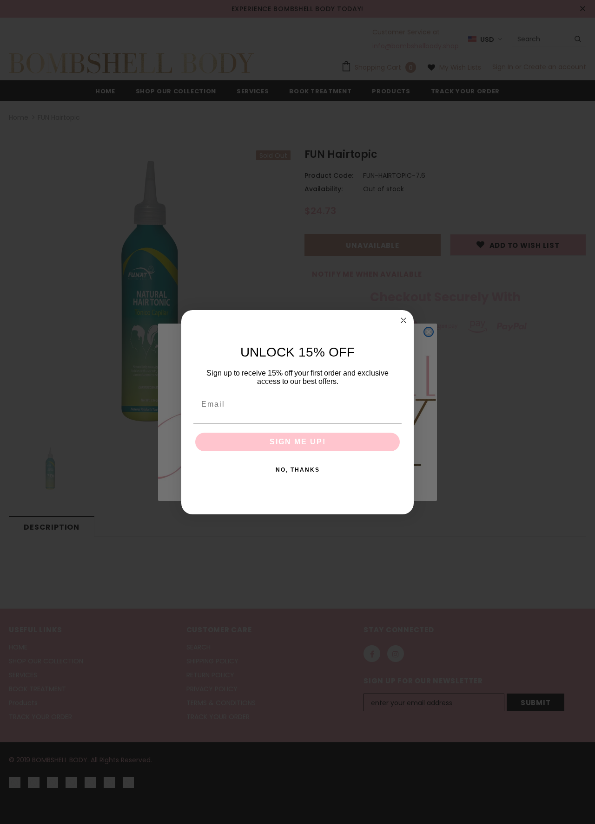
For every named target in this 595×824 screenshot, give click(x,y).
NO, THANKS (298, 470)
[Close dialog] (403, 320)
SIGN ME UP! (298, 442)
